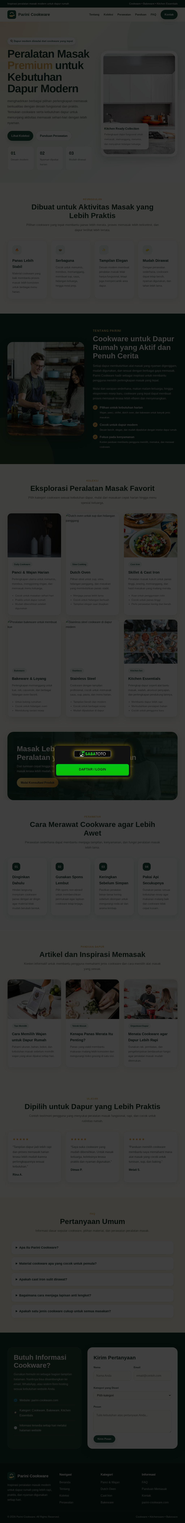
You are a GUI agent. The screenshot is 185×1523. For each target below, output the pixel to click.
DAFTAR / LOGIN (92, 769)
